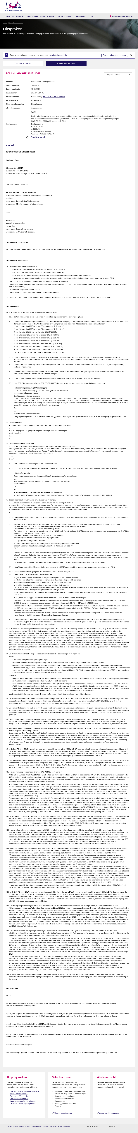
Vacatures (53, 1126)
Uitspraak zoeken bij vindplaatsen (23, 1103)
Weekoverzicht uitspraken (108, 1113)
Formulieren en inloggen (122, 16)
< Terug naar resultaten (66, 63)
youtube (131, 1126)
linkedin (127, 1126)
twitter (116, 1126)
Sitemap (15, 1126)
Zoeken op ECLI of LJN (19, 1096)
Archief (60, 1126)
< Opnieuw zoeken (23, 63)
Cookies (27, 1126)
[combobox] (118, 74)
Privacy (21, 1126)
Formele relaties (12, 97)
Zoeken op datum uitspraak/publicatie (24, 1091)
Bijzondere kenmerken (15, 104)
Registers (51, 16)
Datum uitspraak (12, 85)
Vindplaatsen (11, 124)
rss (100, 1126)
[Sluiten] (131, 55)
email (104, 1126)
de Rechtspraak (64, 16)
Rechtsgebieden (12, 100)
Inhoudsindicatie (13, 108)
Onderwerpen (18, 16)
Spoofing (46, 1126)
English (9, 1126)
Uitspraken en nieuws (36, 16)
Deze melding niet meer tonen (114, 55)
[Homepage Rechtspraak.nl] (13, 6)
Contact (91, 16)
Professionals (79, 16)
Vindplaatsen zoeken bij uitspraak (23, 1101)
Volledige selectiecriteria (62, 1113)
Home (7, 16)
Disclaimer (66, 1126)
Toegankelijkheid (37, 1126)
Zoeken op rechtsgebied (19, 1099)
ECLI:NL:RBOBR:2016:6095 (54, 97)
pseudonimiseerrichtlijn (58, 55)
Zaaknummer (11, 93)
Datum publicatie (13, 89)
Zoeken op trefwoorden (18, 1094)
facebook (120, 1126)
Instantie (9, 82)
